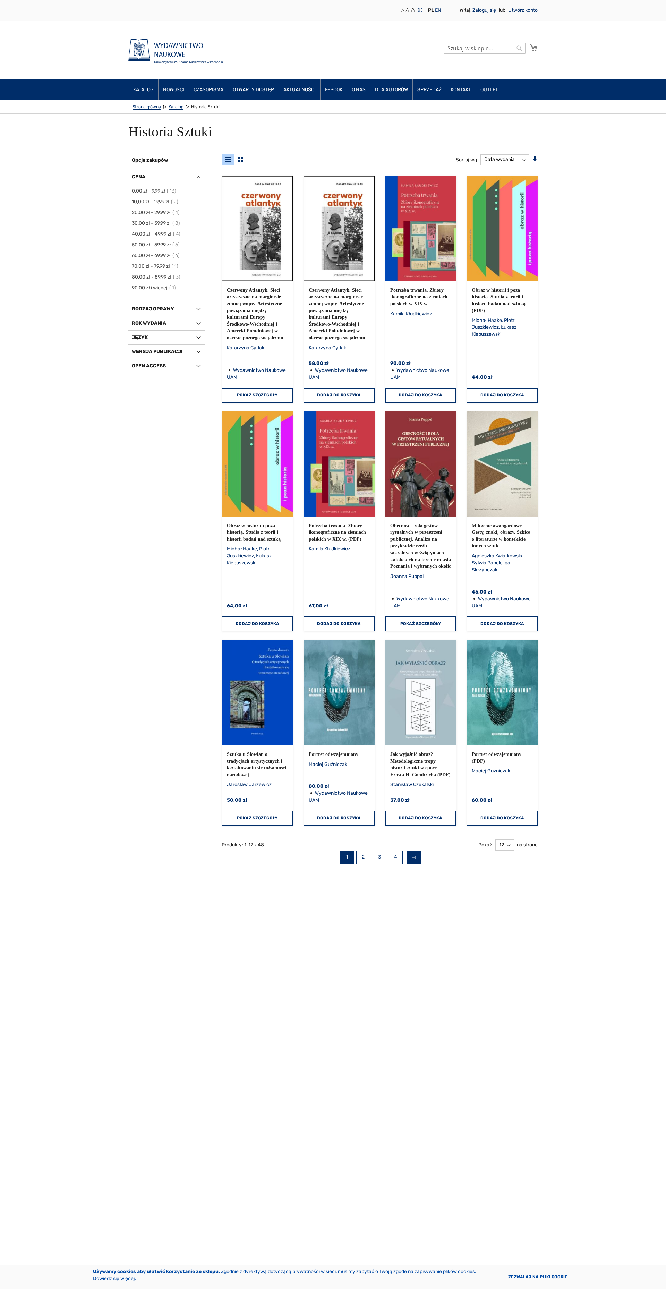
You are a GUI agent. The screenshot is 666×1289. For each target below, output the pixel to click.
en (438, 10)
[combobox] (485, 48)
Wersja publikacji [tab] (157, 352)
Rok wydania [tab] (149, 323)
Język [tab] (140, 337)
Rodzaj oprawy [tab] (153, 309)
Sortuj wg (466, 159)
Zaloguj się (484, 10)
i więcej (154, 288)
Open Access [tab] (149, 366)
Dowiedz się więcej (114, 1278)
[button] (431, 10)
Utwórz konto (523, 10)
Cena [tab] (138, 177)
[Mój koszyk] (534, 47)
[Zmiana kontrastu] (420, 10)
